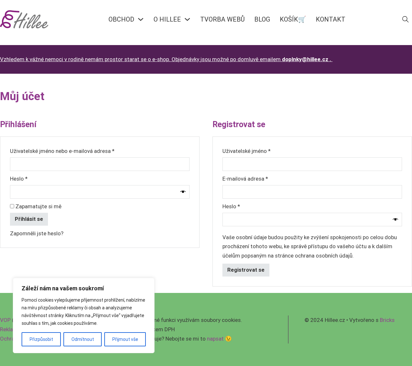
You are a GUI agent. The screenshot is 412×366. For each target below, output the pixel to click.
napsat (215, 338)
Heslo (28, 178)
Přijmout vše (125, 339)
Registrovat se (246, 269)
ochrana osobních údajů (323, 255)
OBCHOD (121, 19)
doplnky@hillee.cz (305, 59)
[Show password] (183, 191)
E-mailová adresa (254, 178)
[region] (83, 315)
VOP (5, 320)
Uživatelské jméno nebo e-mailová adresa (71, 151)
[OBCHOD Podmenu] (140, 19)
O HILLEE (167, 19)
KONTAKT (330, 19)
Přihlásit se (29, 218)
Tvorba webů (222, 19)
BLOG (262, 19)
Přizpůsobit (41, 339)
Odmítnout (82, 339)
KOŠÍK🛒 (293, 19)
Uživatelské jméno (255, 151)
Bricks (387, 320)
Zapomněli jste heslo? (36, 233)
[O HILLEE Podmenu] (187, 19)
